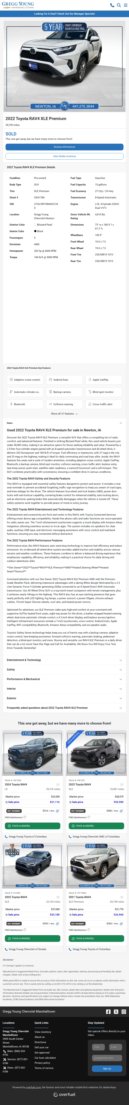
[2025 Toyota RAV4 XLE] (96, 753)
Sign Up (107, 1068)
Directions (40, 1042)
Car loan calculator (45, 1057)
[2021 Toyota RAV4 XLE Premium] (96, 865)
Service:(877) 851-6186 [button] (15, 1061)
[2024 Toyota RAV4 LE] (32, 753)
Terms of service (44, 1068)
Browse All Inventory (64, 147)
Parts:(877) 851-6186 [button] (14, 1069)
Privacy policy (42, 1062)
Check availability (21, 825)
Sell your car (42, 1047)
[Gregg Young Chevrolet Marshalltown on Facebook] (107, 1011)
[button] (112, 5)
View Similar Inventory (64, 156)
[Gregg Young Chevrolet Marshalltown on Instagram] (122, 1011)
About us (40, 1037)
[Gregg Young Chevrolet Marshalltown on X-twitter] (115, 1011)
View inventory (43, 1032)
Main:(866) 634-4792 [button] (14, 1053)
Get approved (42, 1052)
